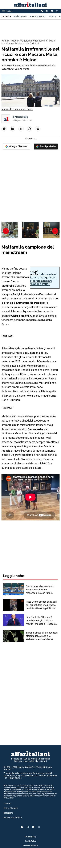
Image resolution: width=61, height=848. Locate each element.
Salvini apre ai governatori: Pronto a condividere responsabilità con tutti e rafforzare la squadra (40, 590)
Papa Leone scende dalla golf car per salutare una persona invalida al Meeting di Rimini (41, 605)
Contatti (7, 803)
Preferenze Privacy (30, 845)
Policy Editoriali (10, 808)
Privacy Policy (30, 837)
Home (4, 40)
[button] (55, 231)
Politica (14, 40)
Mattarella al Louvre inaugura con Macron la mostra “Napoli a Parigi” (43, 279)
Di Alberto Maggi (20, 117)
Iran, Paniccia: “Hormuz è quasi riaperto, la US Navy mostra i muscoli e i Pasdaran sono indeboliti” (41, 621)
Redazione (8, 813)
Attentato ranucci (37, 16)
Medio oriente (20, 16)
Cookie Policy (30, 841)
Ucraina (52, 16)
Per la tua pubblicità (13, 817)
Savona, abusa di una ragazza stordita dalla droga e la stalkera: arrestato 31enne (42, 636)
